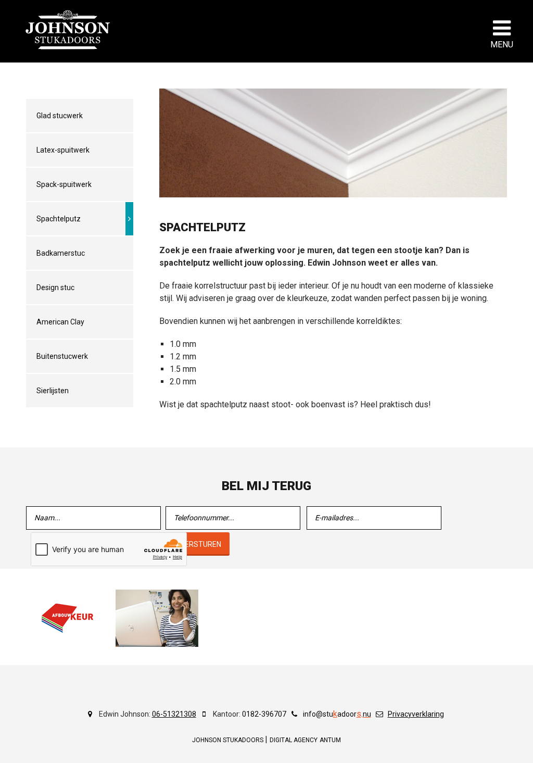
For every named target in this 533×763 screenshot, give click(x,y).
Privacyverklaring (416, 714)
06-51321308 (174, 714)
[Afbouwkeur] (67, 618)
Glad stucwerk (59, 115)
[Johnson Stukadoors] (68, 30)
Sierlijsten (52, 390)
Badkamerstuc (60, 253)
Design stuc (55, 287)
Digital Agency (294, 740)
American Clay (60, 322)
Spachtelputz (58, 219)
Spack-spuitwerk (64, 184)
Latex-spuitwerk (63, 150)
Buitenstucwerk (62, 356)
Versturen (200, 544)
